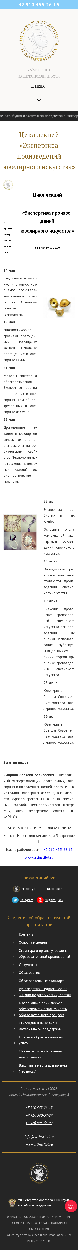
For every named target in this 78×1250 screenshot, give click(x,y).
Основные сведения (35, 942)
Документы (28, 964)
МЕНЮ (40, 86)
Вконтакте (54, 889)
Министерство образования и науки (43, 1202)
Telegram (26, 900)
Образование (29, 972)
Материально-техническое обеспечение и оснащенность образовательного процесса (43, 1009)
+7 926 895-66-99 (39, 1122)
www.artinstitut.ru (39, 857)
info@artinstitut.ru (39, 1136)
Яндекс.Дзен (54, 900)
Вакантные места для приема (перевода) (43, 1068)
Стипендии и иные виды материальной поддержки (40, 1026)
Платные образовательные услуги (41, 1040)
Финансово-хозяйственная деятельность (40, 1054)
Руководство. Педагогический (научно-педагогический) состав (45, 991)
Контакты (26, 934)
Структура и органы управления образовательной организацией (44, 953)
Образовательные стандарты (42, 980)
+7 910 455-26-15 (58, 849)
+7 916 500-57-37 (39, 1115)
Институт (28, 889)
